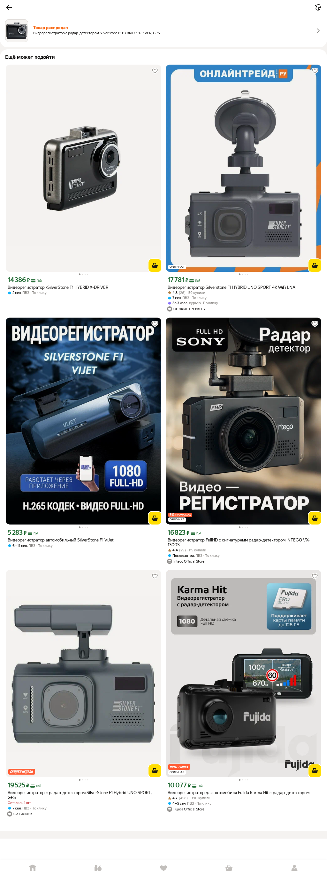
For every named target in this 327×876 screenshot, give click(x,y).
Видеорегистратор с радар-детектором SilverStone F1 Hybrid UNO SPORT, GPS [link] (80, 795)
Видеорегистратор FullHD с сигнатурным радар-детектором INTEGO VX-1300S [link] (239, 542)
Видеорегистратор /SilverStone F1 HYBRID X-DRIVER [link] (58, 287)
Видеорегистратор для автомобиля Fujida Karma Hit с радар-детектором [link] (238, 792)
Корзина (229, 868)
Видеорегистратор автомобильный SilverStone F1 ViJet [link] (61, 540)
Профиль (294, 868)
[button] (9, 7)
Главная (32, 868)
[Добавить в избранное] (155, 71)
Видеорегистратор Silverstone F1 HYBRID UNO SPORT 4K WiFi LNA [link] (231, 287)
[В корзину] (155, 265)
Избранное (163, 868)
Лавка (98, 868)
